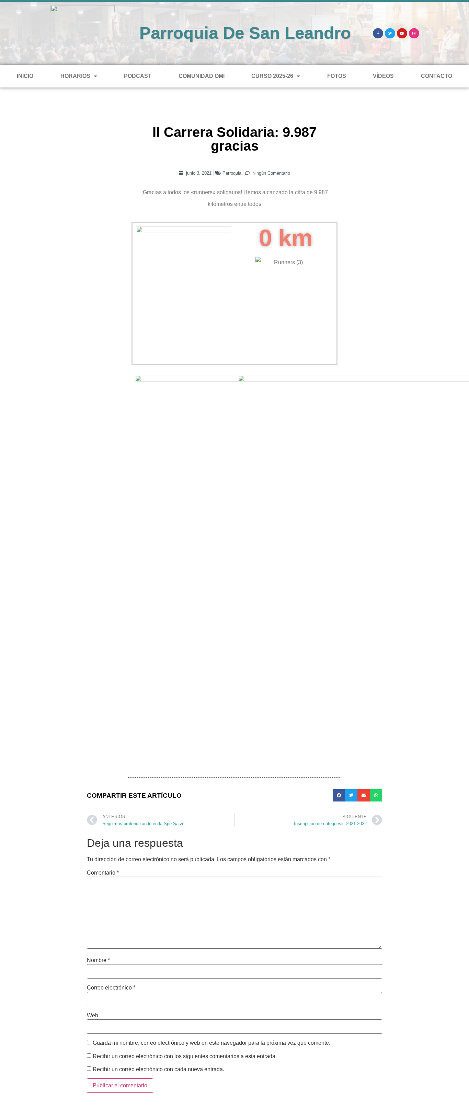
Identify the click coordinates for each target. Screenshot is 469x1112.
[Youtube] (402, 33)
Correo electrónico (111, 988)
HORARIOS (75, 76)
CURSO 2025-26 (272, 76)
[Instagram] (414, 33)
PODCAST (137, 76)
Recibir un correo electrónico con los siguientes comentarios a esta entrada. (185, 1056)
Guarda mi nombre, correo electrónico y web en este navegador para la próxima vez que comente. (211, 1043)
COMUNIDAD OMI (202, 76)
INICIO (25, 76)
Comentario (103, 873)
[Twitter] (390, 33)
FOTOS (336, 76)
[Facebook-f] (378, 33)
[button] (339, 795)
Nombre (98, 960)
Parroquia (231, 173)
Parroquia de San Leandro (245, 33)
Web (92, 1015)
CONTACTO (436, 76)
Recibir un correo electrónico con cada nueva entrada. (158, 1069)
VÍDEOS (383, 76)
